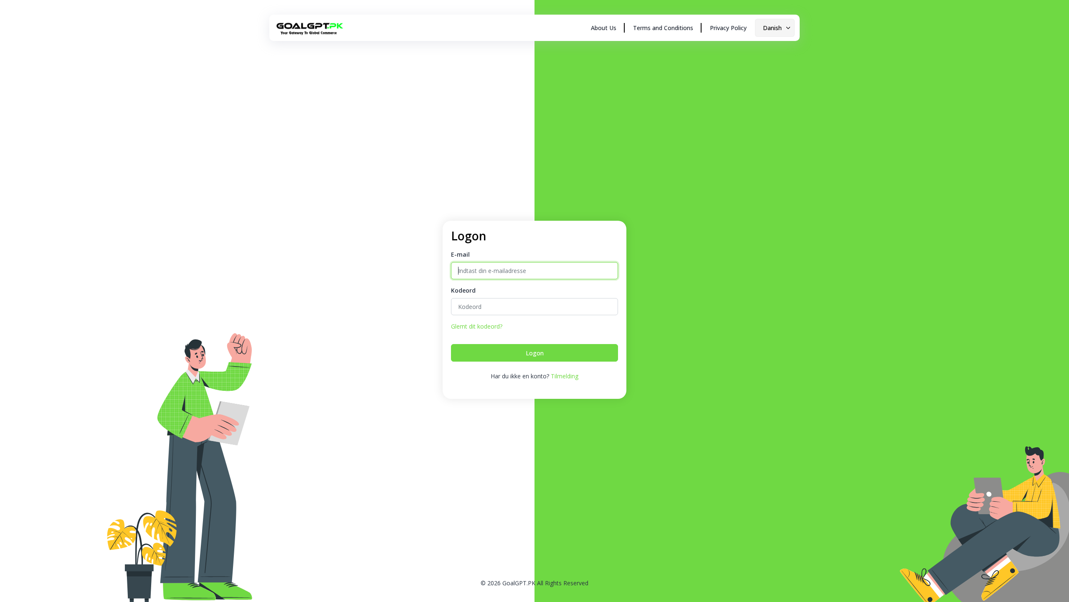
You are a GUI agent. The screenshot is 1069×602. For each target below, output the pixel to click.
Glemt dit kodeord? (476, 326)
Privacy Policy (728, 28)
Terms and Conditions (663, 28)
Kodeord (463, 290)
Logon (535, 353)
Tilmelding (564, 376)
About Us (603, 28)
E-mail (460, 254)
